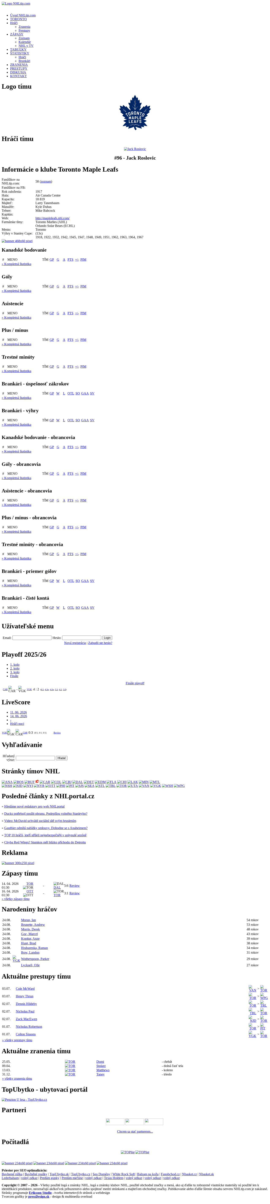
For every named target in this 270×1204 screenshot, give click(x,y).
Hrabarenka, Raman (34, 948)
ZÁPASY (16, 34)
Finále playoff (135, 683)
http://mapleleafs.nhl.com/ (52, 218)
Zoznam (24, 38)
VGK (29, 689)
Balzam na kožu (148, 1174)
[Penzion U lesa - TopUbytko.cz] (24, 1099)
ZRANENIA (19, 64)
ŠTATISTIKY (19, 53)
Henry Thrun (24, 996)
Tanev (100, 1074)
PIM (83, 259)
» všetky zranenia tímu (17, 1078)
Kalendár (25, 42)
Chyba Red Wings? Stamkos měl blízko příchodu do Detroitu (45, 842)
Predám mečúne (72, 1178)
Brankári (24, 61)
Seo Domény (101, 1174)
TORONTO (18, 19)
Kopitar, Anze (30, 938)
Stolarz (101, 1066)
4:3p (47, 689)
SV (92, 393)
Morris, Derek (30, 929)
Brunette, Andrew (33, 924)
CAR (5, 689)
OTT (30, 891)
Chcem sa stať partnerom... (135, 1131)
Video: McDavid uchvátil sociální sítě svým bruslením (40, 821)
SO (78, 393)
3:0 (64, 689)
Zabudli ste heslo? (100, 643)
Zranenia (24, 26)
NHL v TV (26, 45)
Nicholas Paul (25, 1011)
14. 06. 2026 (18, 716)
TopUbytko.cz (80, 1174)
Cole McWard (25, 988)
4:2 (60, 689)
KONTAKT (18, 76)
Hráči (14, 23)
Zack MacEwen (26, 1019)
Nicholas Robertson (29, 1026)
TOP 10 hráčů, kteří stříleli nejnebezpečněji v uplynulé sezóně (45, 835)
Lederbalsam (10, 1178)
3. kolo (14, 672)
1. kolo (14, 664)
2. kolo (14, 668)
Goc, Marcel (29, 934)
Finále (14, 676)
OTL (71, 393)
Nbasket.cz (189, 1174)
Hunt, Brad (28, 943)
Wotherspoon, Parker (35, 959)
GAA (85, 393)
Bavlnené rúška (12, 1174)
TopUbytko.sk (59, 1174)
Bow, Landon (30, 952)
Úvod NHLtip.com (23, 15)
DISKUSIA (18, 72)
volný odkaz (29, 1178)
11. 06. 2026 (18, 712)
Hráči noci (17, 723)
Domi (100, 1061)
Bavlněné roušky (36, 1174)
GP (52, 259)
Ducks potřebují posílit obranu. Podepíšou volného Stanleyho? (45, 813)
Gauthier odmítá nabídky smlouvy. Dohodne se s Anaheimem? (46, 828)
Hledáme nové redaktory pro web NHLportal (34, 806)
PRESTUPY (18, 68)
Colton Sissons (26, 1034)
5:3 (56, 689)
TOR (29, 883)
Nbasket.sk (206, 1174)
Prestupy (24, 30)
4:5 (42, 689)
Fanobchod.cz (170, 1174)
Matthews (102, 1070)
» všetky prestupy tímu (17, 1040)
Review (57, 732)
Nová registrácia (75, 643)
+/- (77, 259)
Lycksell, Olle (30, 965)
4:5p (52, 689)
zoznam (46, 181)
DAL (57, 887)
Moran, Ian (28, 920)
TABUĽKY (18, 49)
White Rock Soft (123, 1174)
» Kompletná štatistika (16, 264)
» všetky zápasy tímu (16, 899)
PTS (70, 259)
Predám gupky (49, 1178)
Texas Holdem (113, 1178)
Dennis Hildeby (26, 1004)
